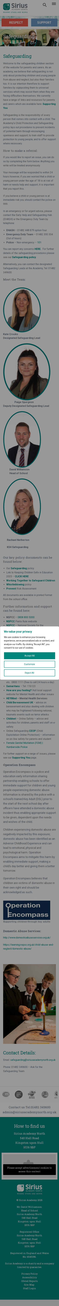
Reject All (29, 673)
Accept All (30, 655)
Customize (29, 664)
